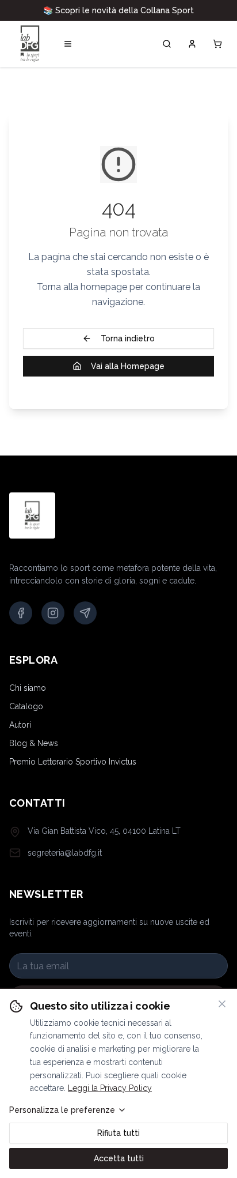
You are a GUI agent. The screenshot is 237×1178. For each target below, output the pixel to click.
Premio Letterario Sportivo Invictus (72, 761)
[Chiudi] (222, 1004)
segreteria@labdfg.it (65, 852)
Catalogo (26, 706)
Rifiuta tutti (118, 1133)
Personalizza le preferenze (62, 1110)
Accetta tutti (119, 1158)
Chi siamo (27, 688)
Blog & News (33, 743)
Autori (20, 724)
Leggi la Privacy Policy (110, 1088)
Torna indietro (128, 338)
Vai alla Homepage (128, 366)
